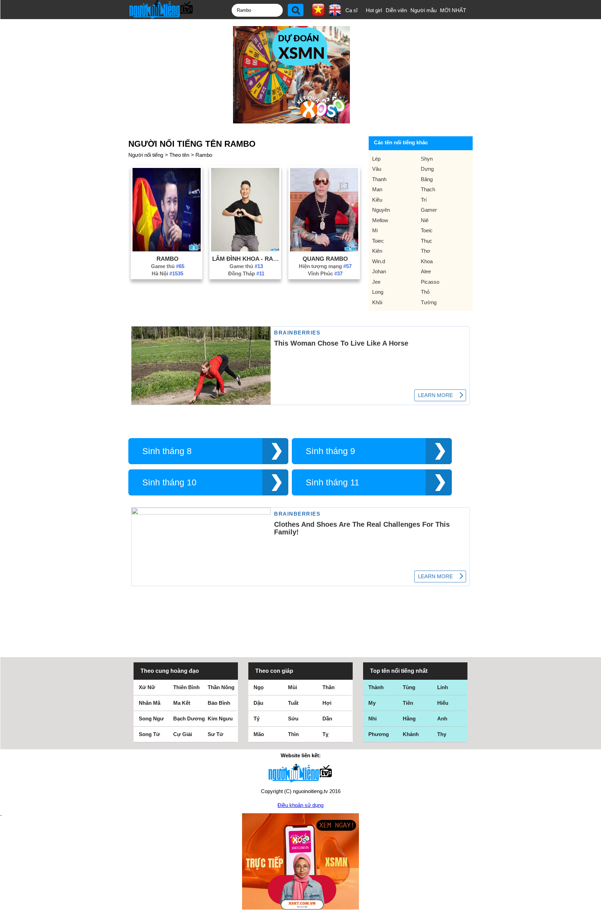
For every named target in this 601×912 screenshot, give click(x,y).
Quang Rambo (325, 259)
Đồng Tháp (246, 273)
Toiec (378, 241)
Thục (426, 241)
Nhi (372, 718)
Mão (259, 734)
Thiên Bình (186, 687)
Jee (376, 282)
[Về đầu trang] (594, 905)
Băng (427, 179)
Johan (379, 271)
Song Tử (149, 734)
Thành (376, 687)
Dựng (427, 169)
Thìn (293, 734)
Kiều (377, 200)
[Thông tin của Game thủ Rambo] (167, 249)
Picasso (430, 282)
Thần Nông (221, 687)
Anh (442, 718)
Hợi (326, 703)
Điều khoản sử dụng (300, 805)
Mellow (380, 220)
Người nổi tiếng (145, 155)
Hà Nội (167, 273)
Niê (424, 220)
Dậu (258, 703)
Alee (426, 271)
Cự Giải (182, 734)
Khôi (377, 302)
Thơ (425, 251)
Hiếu (442, 703)
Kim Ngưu (220, 718)
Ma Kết (181, 703)
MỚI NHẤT (453, 10)
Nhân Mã (149, 703)
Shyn (427, 159)
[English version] (335, 13)
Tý (256, 718)
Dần (327, 718)
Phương (378, 734)
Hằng (409, 718)
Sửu (293, 718)
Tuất (293, 703)
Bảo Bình (219, 703)
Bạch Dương (189, 718)
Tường (428, 302)
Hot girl (374, 10)
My (372, 703)
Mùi (292, 687)
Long (377, 292)
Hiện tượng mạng (325, 266)
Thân (328, 687)
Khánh (411, 734)
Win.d (378, 261)
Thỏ (425, 292)
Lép (376, 159)
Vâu (376, 169)
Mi (375, 230)
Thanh (379, 179)
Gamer (429, 210)
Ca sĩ (351, 10)
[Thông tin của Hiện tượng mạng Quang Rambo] (324, 249)
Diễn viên (396, 10)
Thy (441, 734)
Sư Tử (215, 734)
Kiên (377, 251)
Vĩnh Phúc (325, 273)
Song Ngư (151, 718)
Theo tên (179, 155)
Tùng (409, 687)
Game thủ (167, 266)
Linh (442, 687)
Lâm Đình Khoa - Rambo (246, 259)
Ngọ (259, 687)
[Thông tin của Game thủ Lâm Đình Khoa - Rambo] (245, 249)
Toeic (427, 230)
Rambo (203, 155)
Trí (424, 200)
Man (377, 189)
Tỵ (325, 734)
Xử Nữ (147, 687)
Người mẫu (423, 10)
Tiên (408, 703)
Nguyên (381, 210)
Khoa (427, 261)
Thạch (428, 189)
